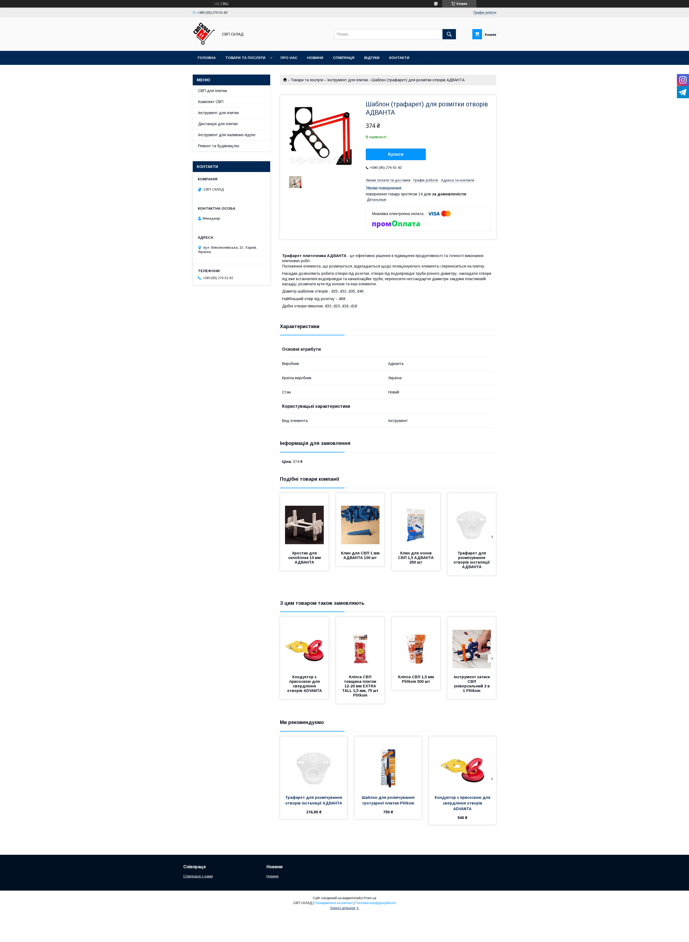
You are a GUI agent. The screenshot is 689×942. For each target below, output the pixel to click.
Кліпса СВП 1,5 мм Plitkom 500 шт (416, 679)
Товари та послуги (245, 58)
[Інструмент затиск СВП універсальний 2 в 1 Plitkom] (472, 644)
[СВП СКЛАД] (204, 44)
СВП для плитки (212, 91)
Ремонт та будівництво (218, 146)
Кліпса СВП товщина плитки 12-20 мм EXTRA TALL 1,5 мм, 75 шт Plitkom (360, 686)
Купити (395, 154)
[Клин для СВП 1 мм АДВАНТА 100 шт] (360, 520)
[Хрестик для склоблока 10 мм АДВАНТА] (304, 520)
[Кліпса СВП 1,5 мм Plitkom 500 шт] (416, 644)
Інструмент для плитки (347, 80)
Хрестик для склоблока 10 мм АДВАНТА (305, 557)
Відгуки (371, 58)
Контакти (399, 58)
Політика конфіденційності (375, 903)
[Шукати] (449, 34)
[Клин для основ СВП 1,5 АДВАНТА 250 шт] (416, 520)
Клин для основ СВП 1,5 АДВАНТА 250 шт (416, 557)
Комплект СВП (210, 102)
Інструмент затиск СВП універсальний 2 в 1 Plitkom (472, 684)
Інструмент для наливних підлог (227, 135)
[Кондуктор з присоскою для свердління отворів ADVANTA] (304, 644)
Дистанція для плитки (218, 124)
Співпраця (343, 58)
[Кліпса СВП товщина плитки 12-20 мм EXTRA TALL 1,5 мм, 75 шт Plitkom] (360, 644)
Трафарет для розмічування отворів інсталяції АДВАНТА (472, 560)
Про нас (288, 58)
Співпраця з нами (198, 876)
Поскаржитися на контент (333, 903)
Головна (207, 58)
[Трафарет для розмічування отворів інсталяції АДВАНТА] (472, 520)
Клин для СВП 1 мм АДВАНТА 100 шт (361, 555)
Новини (315, 58)
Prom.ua (370, 898)
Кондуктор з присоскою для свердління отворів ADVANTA (304, 684)
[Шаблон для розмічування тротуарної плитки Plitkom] (388, 763)
